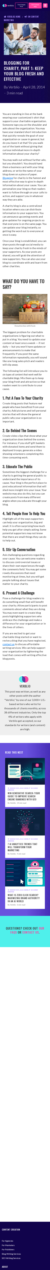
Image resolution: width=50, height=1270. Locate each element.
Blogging (8, 177)
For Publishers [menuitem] (8, 1249)
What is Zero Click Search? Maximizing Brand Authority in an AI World (24, 898)
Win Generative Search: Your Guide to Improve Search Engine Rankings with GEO (24, 796)
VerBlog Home (13, 16)
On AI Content (24, 788)
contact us (8, 644)
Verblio (14, 87)
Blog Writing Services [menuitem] (11, 1254)
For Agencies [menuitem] (7, 1241)
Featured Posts (14, 788)
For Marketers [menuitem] (8, 1245)
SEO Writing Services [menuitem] (11, 1258)
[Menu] (45, 5)
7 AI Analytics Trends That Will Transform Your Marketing (22, 847)
